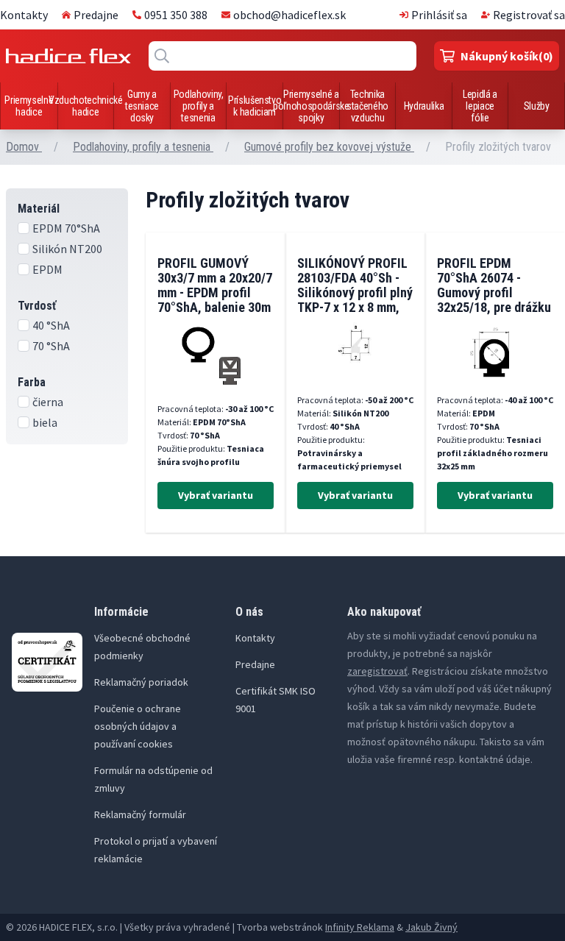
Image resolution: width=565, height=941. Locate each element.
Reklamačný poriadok (141, 682)
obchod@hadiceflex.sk (289, 14)
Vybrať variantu (215, 495)
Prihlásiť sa (439, 14)
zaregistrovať (377, 671)
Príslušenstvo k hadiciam (254, 106)
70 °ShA (51, 345)
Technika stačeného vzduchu (367, 106)
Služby (537, 106)
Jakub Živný (431, 927)
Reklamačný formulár (140, 814)
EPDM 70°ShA (66, 228)
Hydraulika (424, 106)
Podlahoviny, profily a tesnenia (199, 106)
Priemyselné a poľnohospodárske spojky (311, 106)
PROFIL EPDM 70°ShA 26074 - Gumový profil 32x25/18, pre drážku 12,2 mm (494, 292)
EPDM (47, 269)
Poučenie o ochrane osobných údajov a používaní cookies (137, 726)
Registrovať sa (529, 14)
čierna (47, 401)
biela (44, 422)
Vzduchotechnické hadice (85, 106)
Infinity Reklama (359, 927)
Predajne (96, 14)
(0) (507, 56)
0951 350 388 (175, 14)
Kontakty (24, 14)
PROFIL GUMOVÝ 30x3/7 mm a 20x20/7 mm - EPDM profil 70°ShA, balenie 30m (214, 285)
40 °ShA (51, 325)
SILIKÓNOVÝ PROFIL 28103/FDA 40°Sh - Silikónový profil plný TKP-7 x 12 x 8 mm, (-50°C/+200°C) (355, 292)
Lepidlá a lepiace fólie (480, 106)
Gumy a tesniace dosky (142, 106)
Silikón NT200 (67, 248)
